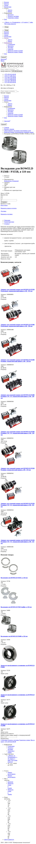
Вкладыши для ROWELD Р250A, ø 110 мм (14, 577)
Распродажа (7, 7)
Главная (6, 127)
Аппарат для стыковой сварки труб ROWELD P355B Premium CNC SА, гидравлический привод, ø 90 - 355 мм (18, 505)
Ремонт (10, 11)
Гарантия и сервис (13, 18)
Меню (2, 61)
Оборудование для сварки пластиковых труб (17, 130)
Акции (6, 5)
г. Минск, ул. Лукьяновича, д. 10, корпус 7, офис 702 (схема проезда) (12, 759)
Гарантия (10, 49)
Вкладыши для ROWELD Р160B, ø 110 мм (14, 636)
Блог (5, 19)
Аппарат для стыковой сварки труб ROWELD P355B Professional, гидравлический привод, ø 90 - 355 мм (18, 290)
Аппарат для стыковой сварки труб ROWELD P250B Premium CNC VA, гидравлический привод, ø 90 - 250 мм (18, 433)
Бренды (6, 3)
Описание (7, 220)
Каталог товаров (9, 129)
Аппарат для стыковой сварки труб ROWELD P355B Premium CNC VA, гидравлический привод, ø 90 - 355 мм (18, 541)
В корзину (4, 202)
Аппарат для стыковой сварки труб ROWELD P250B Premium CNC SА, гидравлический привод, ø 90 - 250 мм (18, 396)
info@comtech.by (9, 839)
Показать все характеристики (13, 190)
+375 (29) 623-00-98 (10, 741)
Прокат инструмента (11, 776)
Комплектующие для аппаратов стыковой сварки (19, 132)
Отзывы (7, 223)
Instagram (10, 782)
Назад (6, 27)
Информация (8, 43)
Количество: (4, 195)
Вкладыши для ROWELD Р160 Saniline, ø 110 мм (16, 607)
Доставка (10, 47)
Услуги (6, 38)
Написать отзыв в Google (15, 50)
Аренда (10, 10)
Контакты (11, 14)
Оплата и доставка (13, 16)
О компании (11, 44)
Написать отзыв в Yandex (15, 52)
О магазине (4, 740)
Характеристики (9, 222)
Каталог (6, 2)
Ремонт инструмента (11, 773)
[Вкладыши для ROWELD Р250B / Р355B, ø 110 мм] (15, 164)
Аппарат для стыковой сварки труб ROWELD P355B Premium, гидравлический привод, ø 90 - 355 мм (18, 469)
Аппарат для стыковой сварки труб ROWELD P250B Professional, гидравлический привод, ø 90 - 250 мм (18, 325)
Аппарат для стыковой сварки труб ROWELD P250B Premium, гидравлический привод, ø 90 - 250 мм (18, 360)
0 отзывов (6, 177)
